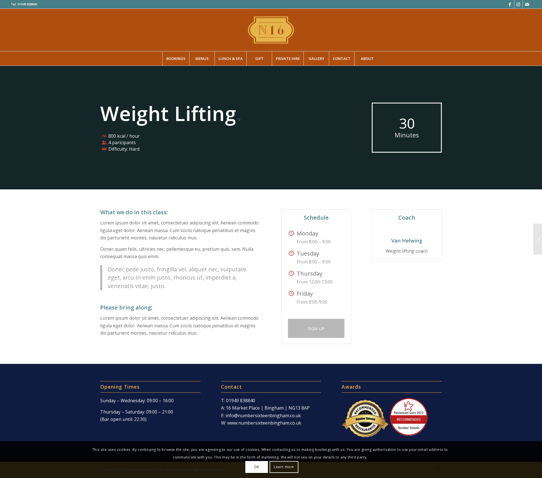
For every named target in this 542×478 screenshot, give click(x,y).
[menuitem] (175, 58)
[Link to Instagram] (518, 4)
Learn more (284, 466)
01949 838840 (27, 4)
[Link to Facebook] (510, 4)
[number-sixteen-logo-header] (271, 30)
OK (256, 466)
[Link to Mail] (527, 4)
